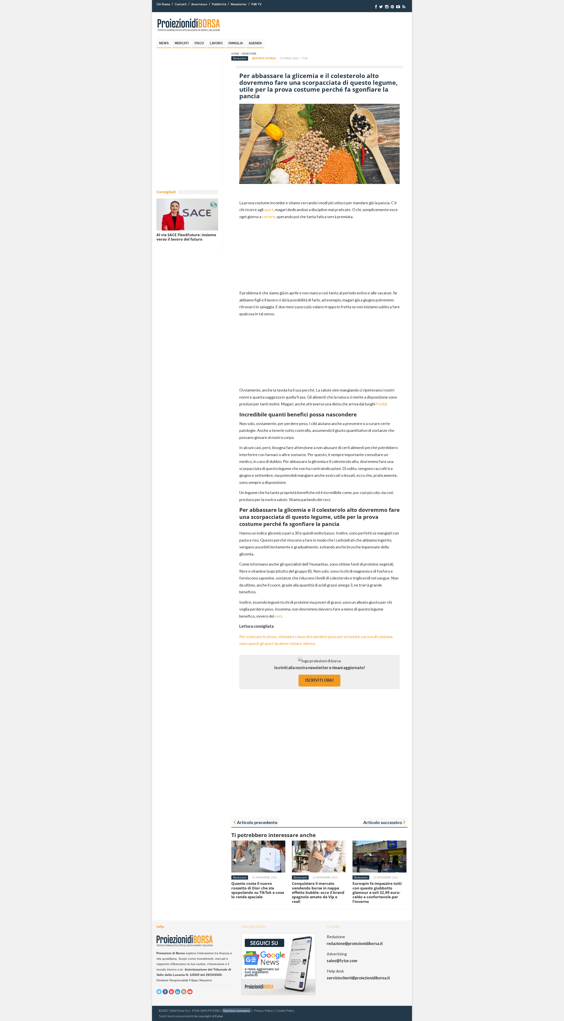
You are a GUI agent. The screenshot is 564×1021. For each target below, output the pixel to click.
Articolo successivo (382, 822)
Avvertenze (199, 4)
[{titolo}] (376, 7)
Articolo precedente (257, 822)
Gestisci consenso (236, 1010)
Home (235, 54)
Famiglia (235, 43)
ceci (278, 616)
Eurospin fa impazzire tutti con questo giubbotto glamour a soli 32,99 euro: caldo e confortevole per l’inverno (377, 892)
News (164, 43)
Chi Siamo (163, 4)
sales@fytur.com (342, 960)
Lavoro (216, 43)
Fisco (199, 43)
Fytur (219, 1016)
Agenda (255, 43)
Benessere (249, 54)
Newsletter (239, 4)
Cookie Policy (285, 1010)
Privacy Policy (263, 1010)
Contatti (181, 4)
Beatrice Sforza (264, 58)
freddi (381, 403)
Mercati (182, 43)
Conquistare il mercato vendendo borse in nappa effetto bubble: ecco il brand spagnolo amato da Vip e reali (318, 892)
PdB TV (256, 4)
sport (268, 209)
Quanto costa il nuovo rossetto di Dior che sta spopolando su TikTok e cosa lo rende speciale (257, 890)
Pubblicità (219, 4)
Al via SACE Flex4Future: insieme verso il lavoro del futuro (186, 237)
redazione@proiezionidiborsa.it (355, 943)
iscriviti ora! (319, 680)
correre (268, 216)
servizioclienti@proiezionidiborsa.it (358, 977)
